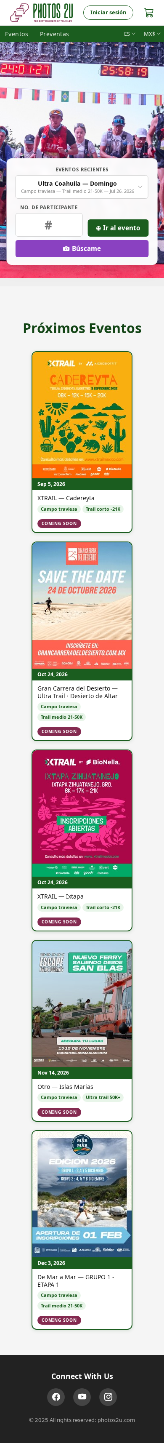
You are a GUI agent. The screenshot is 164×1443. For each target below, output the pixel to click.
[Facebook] (56, 1397)
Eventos (16, 34)
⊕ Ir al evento (118, 228)
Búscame (86, 248)
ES (127, 33)
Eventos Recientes (82, 169)
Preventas (54, 34)
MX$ (149, 33)
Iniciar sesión (108, 12)
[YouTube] (82, 1397)
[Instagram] (108, 1397)
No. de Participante (49, 207)
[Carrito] (149, 12)
